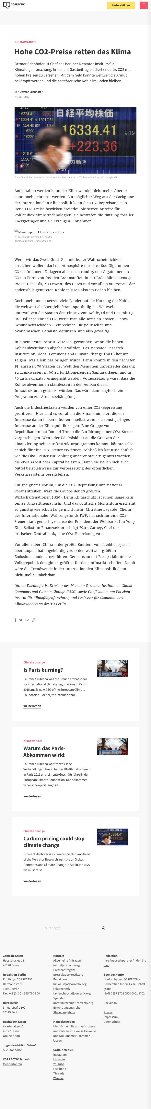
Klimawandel (26, 42)
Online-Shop (11, 1036)
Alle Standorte (12, 1050)
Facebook (59, 1069)
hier (106, 965)
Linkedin (59, 1059)
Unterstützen (121, 5)
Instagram (60, 1055)
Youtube (58, 1064)
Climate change (34, 662)
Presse (108, 1012)
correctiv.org (14, 5)
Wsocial (58, 1078)
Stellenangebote (64, 1012)
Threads (58, 1073)
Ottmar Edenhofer (31, 92)
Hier (56, 1026)
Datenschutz (112, 1022)
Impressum (111, 1017)
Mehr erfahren (12, 1064)
